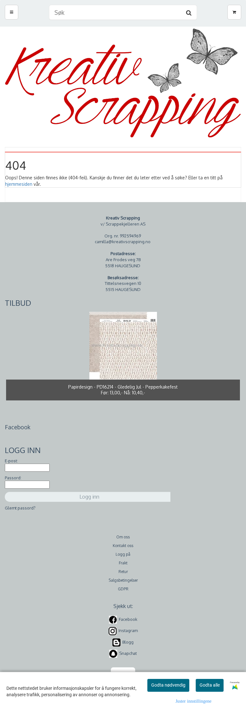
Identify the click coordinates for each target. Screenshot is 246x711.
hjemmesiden (18, 184)
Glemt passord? (20, 507)
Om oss (123, 537)
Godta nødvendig (168, 685)
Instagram (128, 630)
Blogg (128, 642)
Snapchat (128, 653)
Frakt (123, 563)
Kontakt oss (123, 545)
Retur (123, 571)
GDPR (123, 589)
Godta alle (210, 685)
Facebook (128, 619)
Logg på (123, 554)
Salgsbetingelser (123, 580)
